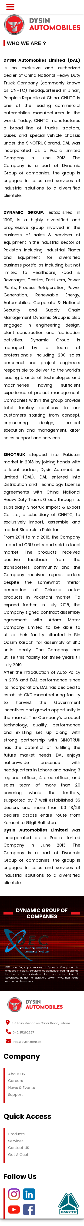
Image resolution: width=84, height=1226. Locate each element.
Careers (15, 1080)
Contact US (18, 1147)
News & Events (21, 1087)
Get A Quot (18, 1154)
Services (16, 1141)
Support (15, 1094)
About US (16, 1074)
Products (16, 1134)
